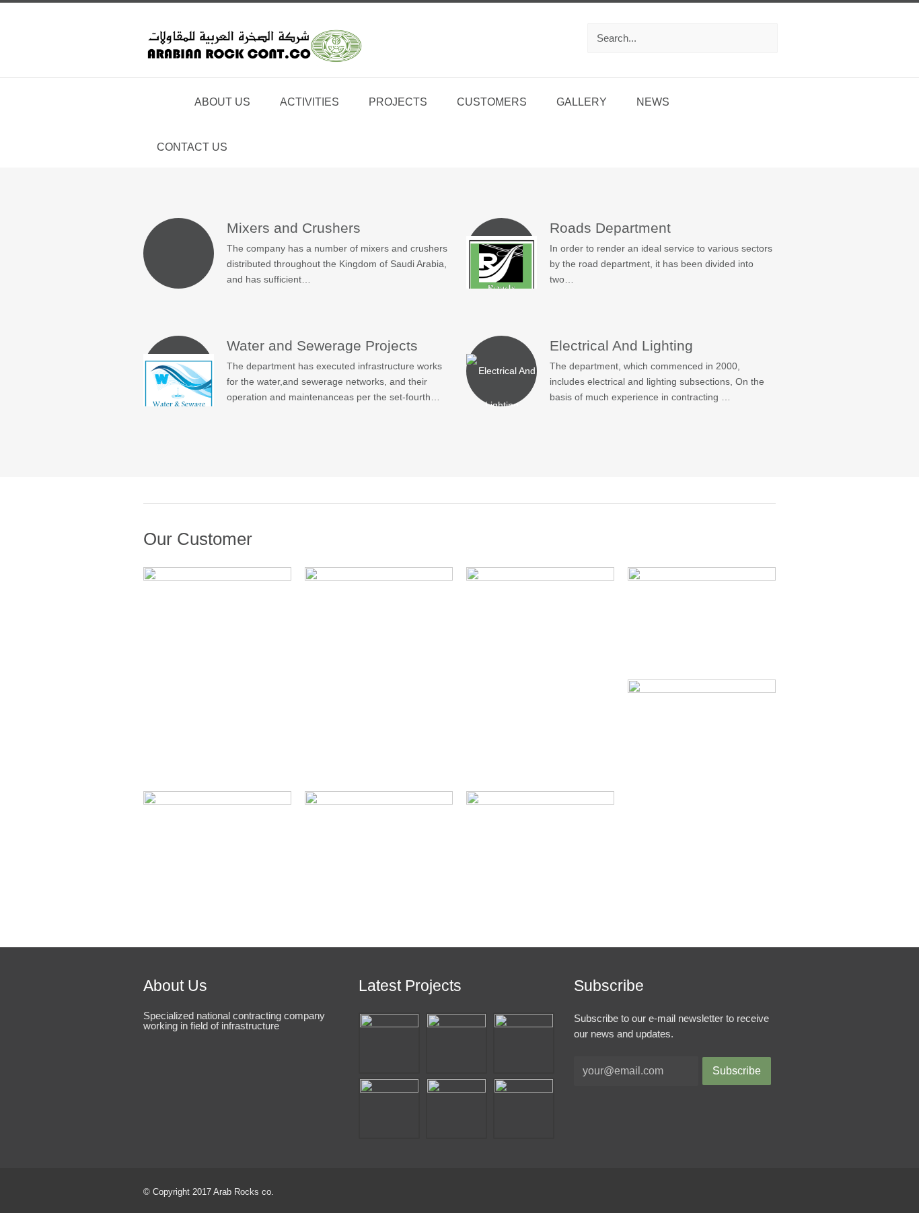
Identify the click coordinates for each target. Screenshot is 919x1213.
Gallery (581, 102)
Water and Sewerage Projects (322, 345)
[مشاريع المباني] (389, 1089)
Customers (492, 102)
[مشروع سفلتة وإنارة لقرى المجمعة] (389, 1023)
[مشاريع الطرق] (523, 1089)
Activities (309, 102)
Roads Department (610, 227)
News (652, 102)
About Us (222, 102)
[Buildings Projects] (456, 1089)
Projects (398, 102)
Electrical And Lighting (621, 345)
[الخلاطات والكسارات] (456, 1023)
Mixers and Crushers (294, 227)
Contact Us (192, 147)
